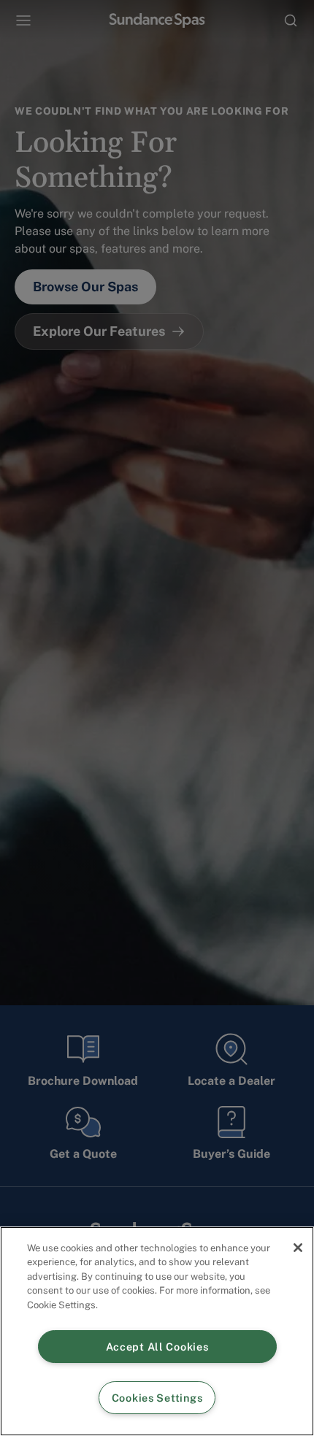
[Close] (298, 1248)
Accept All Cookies (157, 1346)
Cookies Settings (157, 1397)
